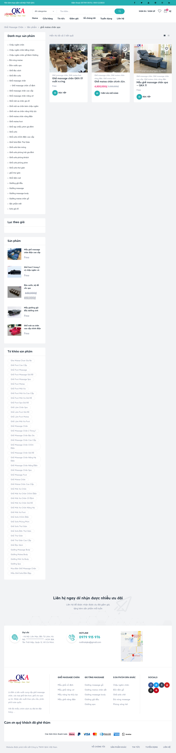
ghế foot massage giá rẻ (22, 374)
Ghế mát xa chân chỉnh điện (24, 493)
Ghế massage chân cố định (23, 85)
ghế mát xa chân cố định (22, 498)
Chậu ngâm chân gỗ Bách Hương (23, 55)
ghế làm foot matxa (20, 417)
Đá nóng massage (121, 699)
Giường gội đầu (16, 183)
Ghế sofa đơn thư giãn (21, 531)
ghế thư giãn (14, 173)
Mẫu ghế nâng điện (67, 699)
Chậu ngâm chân (16, 45)
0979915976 (86, 3)
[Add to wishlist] (82, 49)
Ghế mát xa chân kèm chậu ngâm (23, 106)
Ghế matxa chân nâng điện (155, 79)
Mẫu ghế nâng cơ (66, 690)
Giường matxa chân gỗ (19, 198)
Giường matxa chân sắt (95, 690)
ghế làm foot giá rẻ (20, 412)
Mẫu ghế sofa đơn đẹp (21, 573)
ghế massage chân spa (21, 470)
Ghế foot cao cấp (19, 365)
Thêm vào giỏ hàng (109, 93)
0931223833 (99, 3)
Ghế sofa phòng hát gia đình (21, 152)
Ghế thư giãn (17, 536)
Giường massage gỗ (94, 685)
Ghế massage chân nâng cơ (21, 96)
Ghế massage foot (19, 475)
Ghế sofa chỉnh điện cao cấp (21, 137)
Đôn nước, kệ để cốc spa (31, 286)
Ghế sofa (13, 132)
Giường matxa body (19, 554)
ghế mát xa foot (18, 512)
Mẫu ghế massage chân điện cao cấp (32, 251)
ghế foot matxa (18, 384)
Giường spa (90, 704)
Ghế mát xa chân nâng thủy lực (23, 111)
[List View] (168, 35)
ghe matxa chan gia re (21, 360)
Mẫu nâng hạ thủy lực (68, 694)
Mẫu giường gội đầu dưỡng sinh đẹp (31, 309)
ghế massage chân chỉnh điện (22, 446)
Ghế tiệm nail (15, 178)
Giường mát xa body (20, 559)
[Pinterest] (155, 3)
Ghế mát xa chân (18, 489)
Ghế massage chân (60, 75)
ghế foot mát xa (18, 389)
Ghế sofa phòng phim (18, 163)
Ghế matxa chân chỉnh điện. (109, 81)
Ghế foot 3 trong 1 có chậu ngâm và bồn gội (32, 269)
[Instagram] (162, 3)
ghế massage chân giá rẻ (22, 453)
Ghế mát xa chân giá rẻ (22, 503)
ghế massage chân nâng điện (24, 465)
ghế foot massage (19, 370)
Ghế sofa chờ (119, 694)
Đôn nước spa (15, 65)
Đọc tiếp (62, 93)
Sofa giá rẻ (14, 209)
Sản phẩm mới (15, 204)
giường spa (16, 564)
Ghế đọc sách (15, 70)
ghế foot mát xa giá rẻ (21, 398)
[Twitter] (141, 3)
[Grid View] (164, 35)
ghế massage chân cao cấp (23, 440)
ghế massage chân (19, 426)
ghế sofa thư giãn (19, 526)
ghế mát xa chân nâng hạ (23, 507)
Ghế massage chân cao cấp (21, 91)
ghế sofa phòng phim (20, 522)
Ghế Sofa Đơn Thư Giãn (19, 142)
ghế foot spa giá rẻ (20, 403)
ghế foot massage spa (21, 379)
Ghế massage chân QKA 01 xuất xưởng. (67, 80)
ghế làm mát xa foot (20, 421)
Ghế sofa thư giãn (17, 168)
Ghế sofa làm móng (17, 147)
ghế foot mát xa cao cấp (22, 393)
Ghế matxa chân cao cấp (22, 484)
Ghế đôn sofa (15, 76)
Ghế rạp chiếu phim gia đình (21, 127)
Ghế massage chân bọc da (22, 435)
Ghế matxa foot (75, 75)
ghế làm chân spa (19, 407)
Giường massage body (19, 193)
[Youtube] (148, 3)
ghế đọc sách (17, 545)
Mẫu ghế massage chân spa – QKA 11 (152, 84)
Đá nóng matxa (16, 60)
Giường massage (16, 188)
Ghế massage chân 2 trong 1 (23, 431)
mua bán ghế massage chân (23, 568)
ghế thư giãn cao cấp (21, 540)
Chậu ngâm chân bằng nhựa (21, 50)
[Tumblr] (161, 685)
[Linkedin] (169, 3)
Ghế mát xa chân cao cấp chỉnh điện (32, 327)
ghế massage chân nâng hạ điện (23, 459)
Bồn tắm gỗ (118, 690)
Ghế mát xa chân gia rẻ (19, 101)
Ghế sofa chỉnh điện (20, 517)
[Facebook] (135, 3)
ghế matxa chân (18, 479)
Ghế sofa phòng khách (19, 157)
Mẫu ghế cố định (65, 685)
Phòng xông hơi (120, 704)
